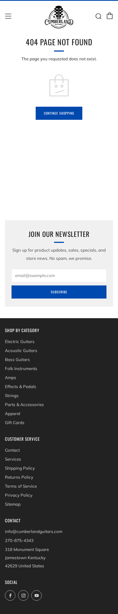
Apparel (12, 413)
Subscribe (59, 292)
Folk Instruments (21, 368)
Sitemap (13, 504)
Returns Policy (19, 477)
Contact (12, 450)
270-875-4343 (19, 540)
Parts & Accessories (24, 404)
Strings (12, 395)
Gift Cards (14, 422)
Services (13, 459)
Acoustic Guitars (21, 350)
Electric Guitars (20, 341)
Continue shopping (59, 113)
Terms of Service (21, 486)
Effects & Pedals (20, 386)
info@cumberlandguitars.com (33, 531)
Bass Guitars (17, 359)
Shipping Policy (20, 468)
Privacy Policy (18, 495)
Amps (10, 377)
